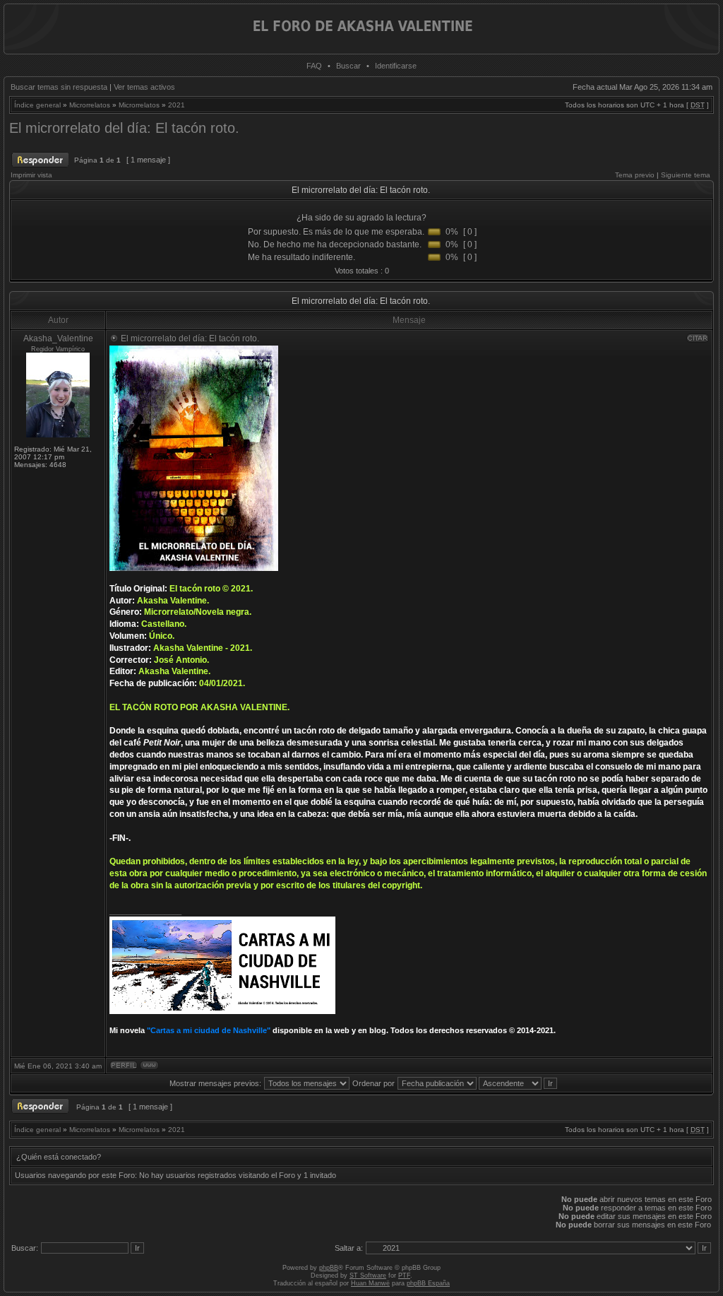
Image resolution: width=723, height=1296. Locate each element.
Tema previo (635, 175)
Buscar (348, 65)
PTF (404, 1275)
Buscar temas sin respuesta (59, 87)
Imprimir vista (31, 175)
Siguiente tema (685, 175)
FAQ (314, 65)
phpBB (328, 1267)
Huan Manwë (370, 1283)
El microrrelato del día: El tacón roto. (124, 128)
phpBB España (428, 1283)
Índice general (37, 105)
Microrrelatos (89, 105)
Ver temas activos (144, 87)
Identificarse (396, 65)
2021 (176, 105)
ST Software (367, 1275)
